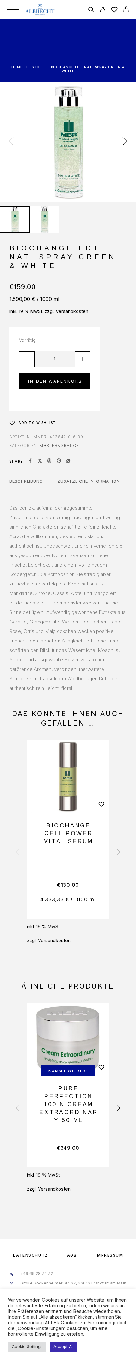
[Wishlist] (114, 11)
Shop (37, 67)
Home (16, 67)
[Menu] (12, 9)
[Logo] (40, 9)
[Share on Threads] (49, 461)
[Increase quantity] (82, 359)
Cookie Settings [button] (27, 1346)
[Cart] (126, 10)
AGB (72, 1255)
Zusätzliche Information (88, 481)
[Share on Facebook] (30, 461)
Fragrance (65, 445)
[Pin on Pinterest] (59, 461)
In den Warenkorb (55, 381)
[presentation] (11, 142)
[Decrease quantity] (27, 359)
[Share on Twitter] (40, 461)
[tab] (26, 485)
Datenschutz (30, 1255)
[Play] (15, 219)
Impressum (109, 1255)
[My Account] (102, 11)
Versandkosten (72, 311)
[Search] (91, 11)
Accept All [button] (63, 1346)
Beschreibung (26, 481)
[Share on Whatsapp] (68, 461)
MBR (44, 445)
